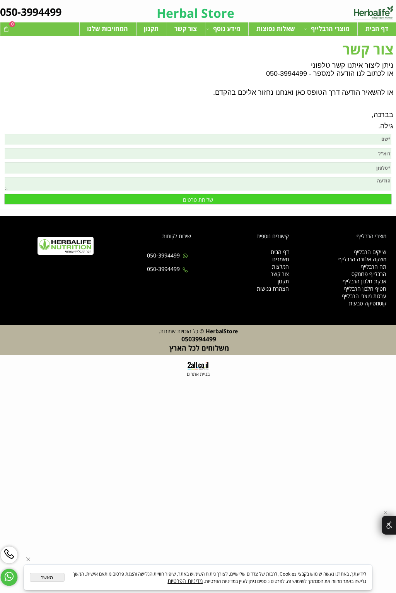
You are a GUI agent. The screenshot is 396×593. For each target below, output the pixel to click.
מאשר (47, 577)
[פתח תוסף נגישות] (389, 525)
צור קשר (185, 28)
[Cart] (6, 28)
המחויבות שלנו (107, 28)
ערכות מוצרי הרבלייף (364, 296)
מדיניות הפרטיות (185, 580)
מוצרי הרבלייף (330, 28)
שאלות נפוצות (275, 28)
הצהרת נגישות (273, 288)
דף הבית (376, 28)
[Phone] (9, 551)
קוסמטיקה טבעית (367, 303)
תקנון (151, 28)
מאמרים (280, 259)
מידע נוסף (227, 28)
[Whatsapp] (9, 573)
